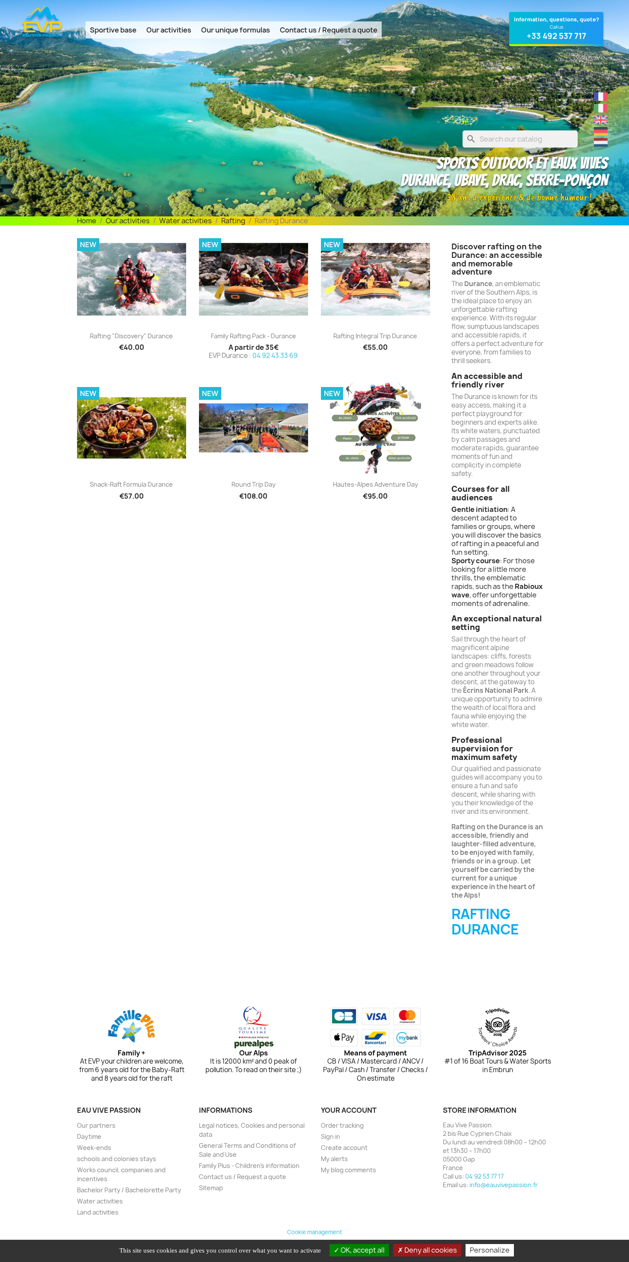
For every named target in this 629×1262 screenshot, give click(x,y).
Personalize (490, 1250)
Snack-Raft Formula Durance (131, 484)
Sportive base (113, 30)
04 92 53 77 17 (484, 1176)
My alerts (334, 1159)
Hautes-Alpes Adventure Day (375, 484)
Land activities (98, 1212)
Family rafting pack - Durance (253, 336)
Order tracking (342, 1125)
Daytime (89, 1136)
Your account (349, 1110)
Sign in (330, 1136)
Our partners (96, 1125)
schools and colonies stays (116, 1159)
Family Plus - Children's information (249, 1166)
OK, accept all (362, 1250)
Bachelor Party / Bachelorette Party (129, 1190)
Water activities (100, 1201)
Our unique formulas (235, 30)
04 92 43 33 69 (275, 355)
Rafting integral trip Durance (375, 336)
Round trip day (253, 484)
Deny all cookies (430, 1250)
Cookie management (314, 1232)
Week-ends (94, 1148)
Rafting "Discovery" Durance (131, 336)
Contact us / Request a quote (328, 30)
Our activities (168, 30)
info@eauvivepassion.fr (503, 1185)
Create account (344, 1148)
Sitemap (211, 1188)
